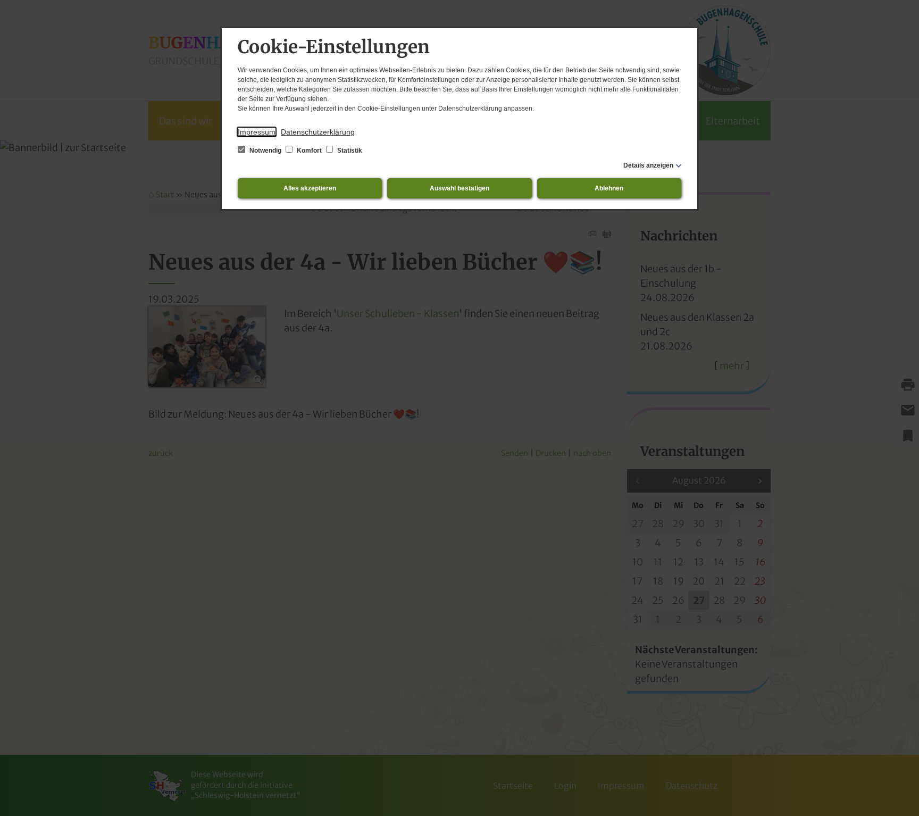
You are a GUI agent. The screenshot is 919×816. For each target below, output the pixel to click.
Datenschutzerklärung (318, 132)
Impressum (256, 132)
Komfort (309, 150)
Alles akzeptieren (309, 188)
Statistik (349, 150)
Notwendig (265, 150)
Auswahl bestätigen (459, 188)
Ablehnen (609, 188)
